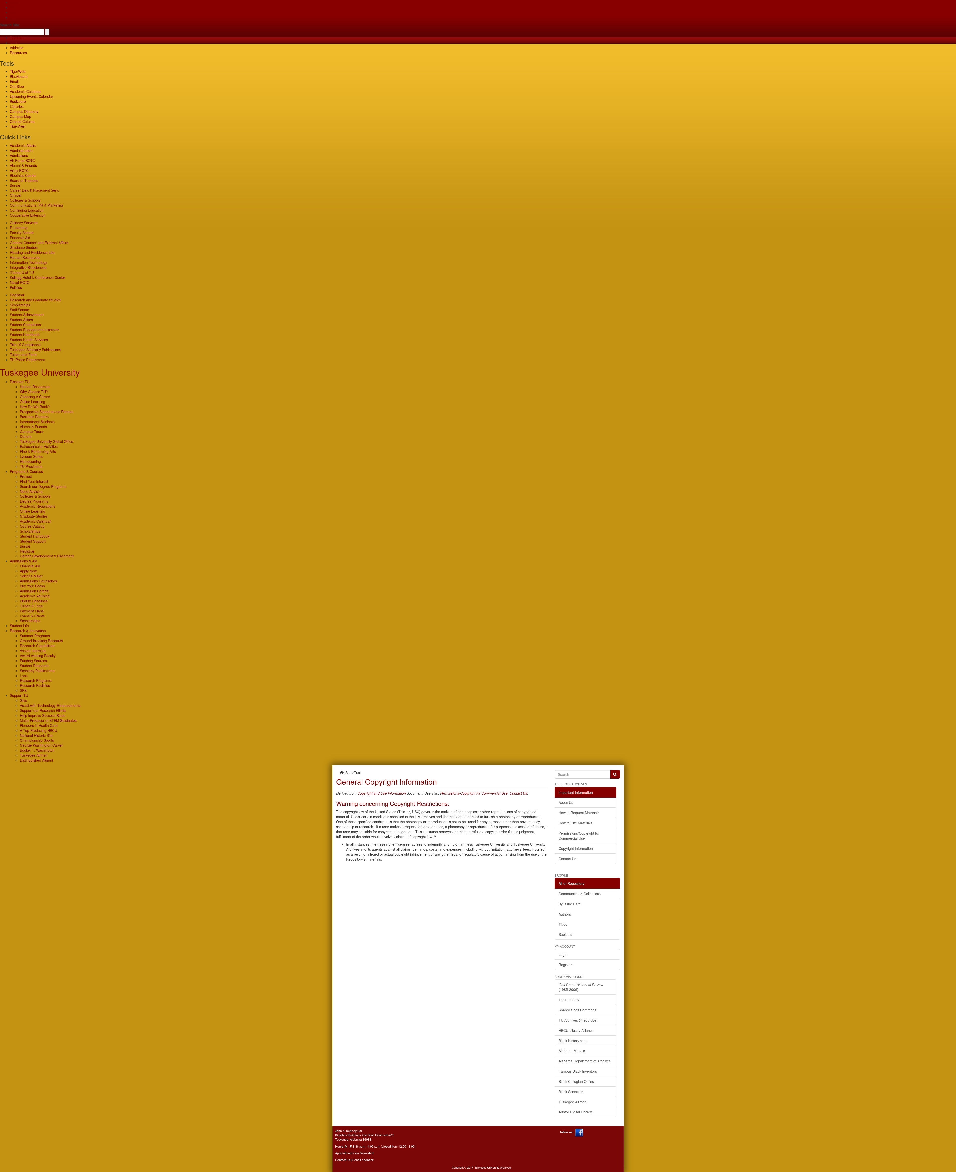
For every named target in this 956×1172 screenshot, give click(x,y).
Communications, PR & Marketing (36, 205)
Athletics (16, 47)
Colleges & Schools (25, 200)
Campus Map (20, 116)
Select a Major (31, 575)
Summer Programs (35, 635)
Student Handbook (24, 334)
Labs (24, 675)
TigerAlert (17, 126)
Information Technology (28, 262)
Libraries (17, 106)
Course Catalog (22, 121)
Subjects (565, 934)
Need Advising (31, 491)
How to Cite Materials (575, 822)
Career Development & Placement (47, 556)
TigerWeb (17, 37)
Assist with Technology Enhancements (50, 705)
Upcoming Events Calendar (31, 96)
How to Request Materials (579, 812)
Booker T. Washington (37, 750)
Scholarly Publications (37, 670)
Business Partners (34, 416)
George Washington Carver (41, 745)
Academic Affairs (23, 145)
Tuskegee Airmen (34, 755)
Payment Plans (32, 610)
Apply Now (28, 570)
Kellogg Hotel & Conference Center (37, 277)
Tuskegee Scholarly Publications (35, 349)
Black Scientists (571, 1091)
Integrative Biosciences (28, 267)
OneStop (17, 86)
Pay (13, 17)
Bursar (15, 185)
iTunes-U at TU (22, 272)
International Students (37, 421)
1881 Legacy (569, 999)
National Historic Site (36, 735)
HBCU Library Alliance (576, 1030)
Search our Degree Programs (43, 486)
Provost (26, 476)
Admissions (19, 155)
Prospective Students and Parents (46, 411)
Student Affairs (21, 319)
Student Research (34, 665)
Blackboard (19, 76)
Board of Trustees (24, 180)
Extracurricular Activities (39, 446)
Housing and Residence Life (32, 252)
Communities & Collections (580, 893)
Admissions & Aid (23, 560)
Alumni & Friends (23, 165)
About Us (566, 802)
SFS (23, 690)
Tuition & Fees (31, 605)
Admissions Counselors (38, 580)
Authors (565, 914)
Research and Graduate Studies (35, 299)
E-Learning (18, 227)
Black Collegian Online (576, 1081)
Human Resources (24, 257)
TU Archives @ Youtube (577, 1020)
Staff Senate (19, 309)
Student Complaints (25, 324)
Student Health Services (29, 339)
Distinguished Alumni (36, 760)
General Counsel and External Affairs (39, 242)
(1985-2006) (581, 987)
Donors (25, 436)
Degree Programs (34, 501)
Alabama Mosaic (572, 1050)
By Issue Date (570, 903)
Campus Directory (24, 111)
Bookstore (18, 101)
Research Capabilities (37, 645)
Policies (16, 287)
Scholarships (20, 304)
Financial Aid (20, 237)
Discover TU (19, 381)
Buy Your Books (32, 585)
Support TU (19, 695)
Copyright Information (576, 848)
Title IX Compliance (25, 344)
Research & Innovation (28, 630)
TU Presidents (31, 466)
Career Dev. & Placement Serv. (34, 190)
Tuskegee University (40, 372)
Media (15, 42)
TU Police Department (27, 359)
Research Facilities (35, 685)
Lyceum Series (31, 456)
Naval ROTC (19, 282)
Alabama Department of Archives (585, 1060)
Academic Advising (35, 595)
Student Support (33, 541)
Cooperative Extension (28, 215)
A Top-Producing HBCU (38, 730)
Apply (14, 2)
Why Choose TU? (34, 391)
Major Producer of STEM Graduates (48, 720)
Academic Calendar (25, 91)
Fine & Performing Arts (38, 451)
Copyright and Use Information (382, 793)
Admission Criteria (34, 590)
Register (565, 964)
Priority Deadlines (34, 600)
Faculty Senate (22, 232)
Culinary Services (23, 222)
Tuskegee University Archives (493, 1167)
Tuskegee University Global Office (46, 441)
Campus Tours (31, 431)
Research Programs (36, 680)
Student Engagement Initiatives (34, 329)
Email (14, 81)
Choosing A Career (35, 396)
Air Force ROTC (22, 160)
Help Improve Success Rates (42, 715)
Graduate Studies (24, 247)
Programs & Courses (26, 471)
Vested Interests (32, 650)
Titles (563, 924)
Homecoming (30, 461)
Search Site (9, 24)
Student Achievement (27, 314)
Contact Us (518, 793)
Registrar (17, 294)
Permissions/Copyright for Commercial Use (474, 793)
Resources (18, 52)
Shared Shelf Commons (577, 1009)
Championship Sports (37, 740)
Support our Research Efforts (43, 710)
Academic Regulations (37, 506)
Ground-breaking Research (41, 640)
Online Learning (32, 401)
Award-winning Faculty (38, 655)
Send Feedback (363, 1160)
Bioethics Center (23, 175)
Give (13, 7)
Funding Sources (33, 660)
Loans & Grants (32, 615)
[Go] (615, 774)
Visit (13, 12)
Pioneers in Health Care (39, 725)
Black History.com (573, 1040)
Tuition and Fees (23, 354)
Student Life (19, 625)
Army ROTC (19, 170)
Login (563, 954)
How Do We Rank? (35, 406)
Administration (21, 150)
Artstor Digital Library (575, 1112)
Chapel (15, 195)
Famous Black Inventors (578, 1071)
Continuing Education (27, 210)
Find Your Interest (34, 481)
